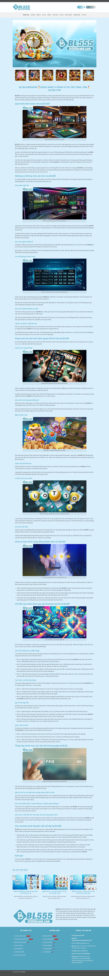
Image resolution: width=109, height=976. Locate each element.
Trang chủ (26, 15)
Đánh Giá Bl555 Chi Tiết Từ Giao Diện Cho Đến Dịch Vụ (26, 892)
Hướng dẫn (76, 15)
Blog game (68, 15)
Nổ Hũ (49, 15)
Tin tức (84, 15)
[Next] (97, 889)
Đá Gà (44, 15)
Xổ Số (61, 15)
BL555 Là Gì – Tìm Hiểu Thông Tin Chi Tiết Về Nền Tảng (54, 892)
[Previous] (12, 889)
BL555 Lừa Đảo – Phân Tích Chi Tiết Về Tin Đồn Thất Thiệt (83, 892)
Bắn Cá (39, 15)
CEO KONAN (86, 953)
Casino (33, 15)
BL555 (58, 909)
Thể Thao (55, 15)
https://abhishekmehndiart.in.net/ (82, 940)
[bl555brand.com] (21, 7)
